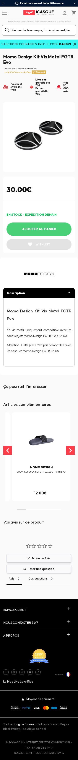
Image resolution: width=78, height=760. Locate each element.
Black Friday (11, 729)
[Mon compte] (64, 12)
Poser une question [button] (41, 569)
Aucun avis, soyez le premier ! (20, 70)
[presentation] (3, 3)
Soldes (42, 724)
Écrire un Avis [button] (41, 558)
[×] (74, 44)
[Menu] (4, 12)
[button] (21, 510)
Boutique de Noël (34, 729)
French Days (58, 724)
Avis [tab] (11, 578)
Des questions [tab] (38, 578)
